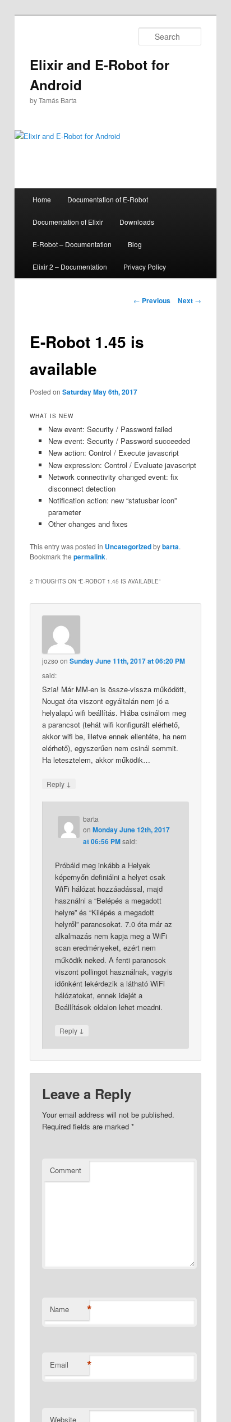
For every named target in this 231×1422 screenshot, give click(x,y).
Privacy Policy (144, 266)
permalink (89, 557)
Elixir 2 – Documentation (70, 266)
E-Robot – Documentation (72, 244)
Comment (65, 1170)
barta (170, 546)
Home (42, 199)
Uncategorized (128, 546)
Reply (59, 784)
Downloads (136, 221)
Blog (135, 244)
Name (69, 1309)
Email (69, 1365)
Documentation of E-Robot (107, 199)
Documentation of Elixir (68, 221)
